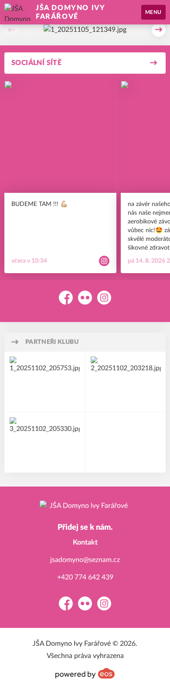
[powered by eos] (85, 673)
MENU (153, 12)
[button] (11, 30)
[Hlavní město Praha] (125, 382)
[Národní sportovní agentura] (44, 382)
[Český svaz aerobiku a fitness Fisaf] (44, 442)
